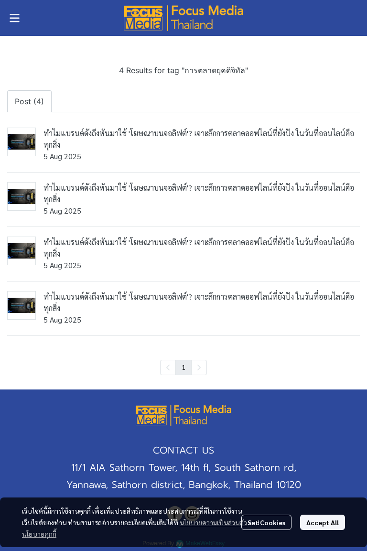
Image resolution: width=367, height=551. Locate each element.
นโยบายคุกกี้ (39, 533)
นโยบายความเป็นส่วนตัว (213, 522)
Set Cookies (266, 522)
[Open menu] (14, 18)
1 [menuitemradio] (183, 367)
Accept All (322, 522)
